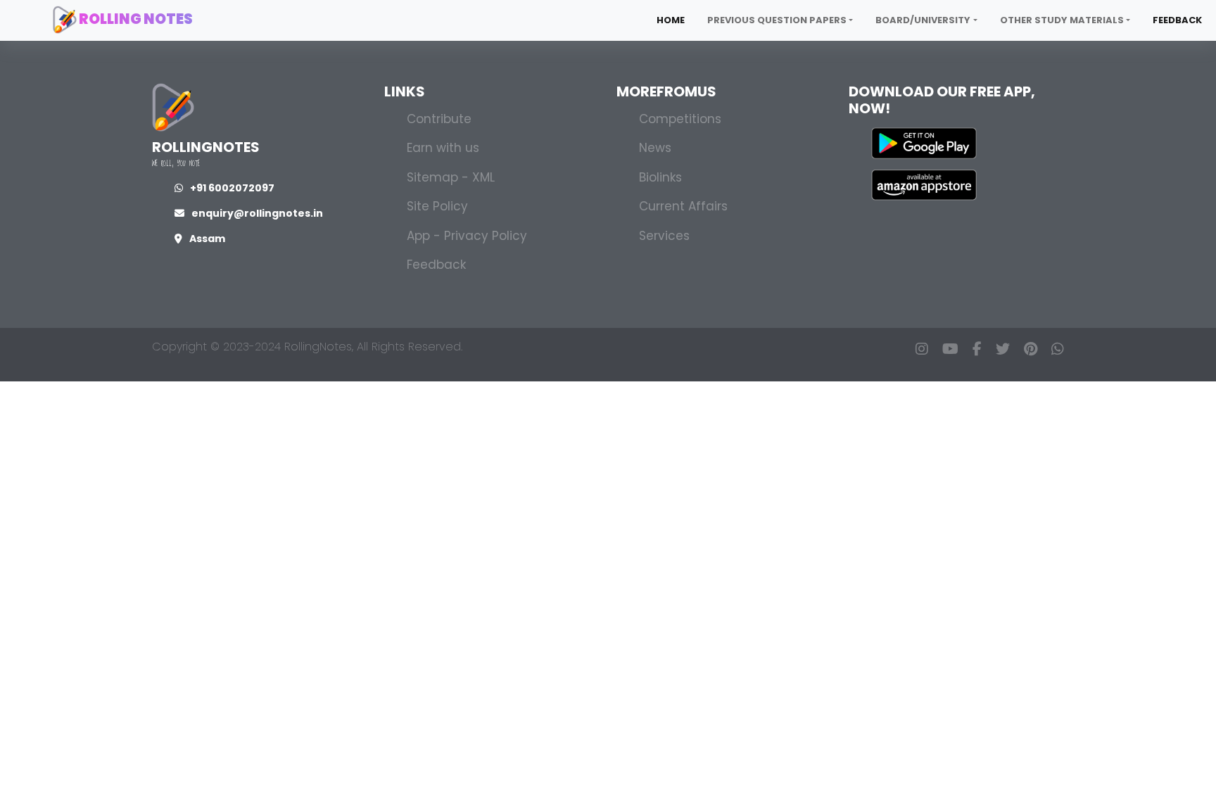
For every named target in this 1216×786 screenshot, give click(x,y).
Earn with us (443, 147)
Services (664, 235)
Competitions (680, 118)
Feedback (1177, 20)
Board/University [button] (922, 20)
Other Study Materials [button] (1062, 20)
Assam (207, 239)
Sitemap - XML (451, 177)
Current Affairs (683, 206)
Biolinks (660, 177)
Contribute (439, 118)
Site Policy (437, 206)
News (655, 147)
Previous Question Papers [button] (777, 20)
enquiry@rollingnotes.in (257, 213)
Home (671, 20)
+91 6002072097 (232, 188)
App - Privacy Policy (467, 235)
